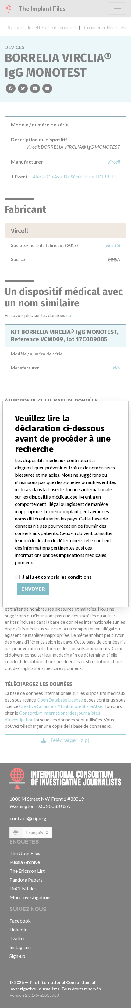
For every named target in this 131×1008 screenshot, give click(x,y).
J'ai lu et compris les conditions (57, 577)
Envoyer (33, 589)
